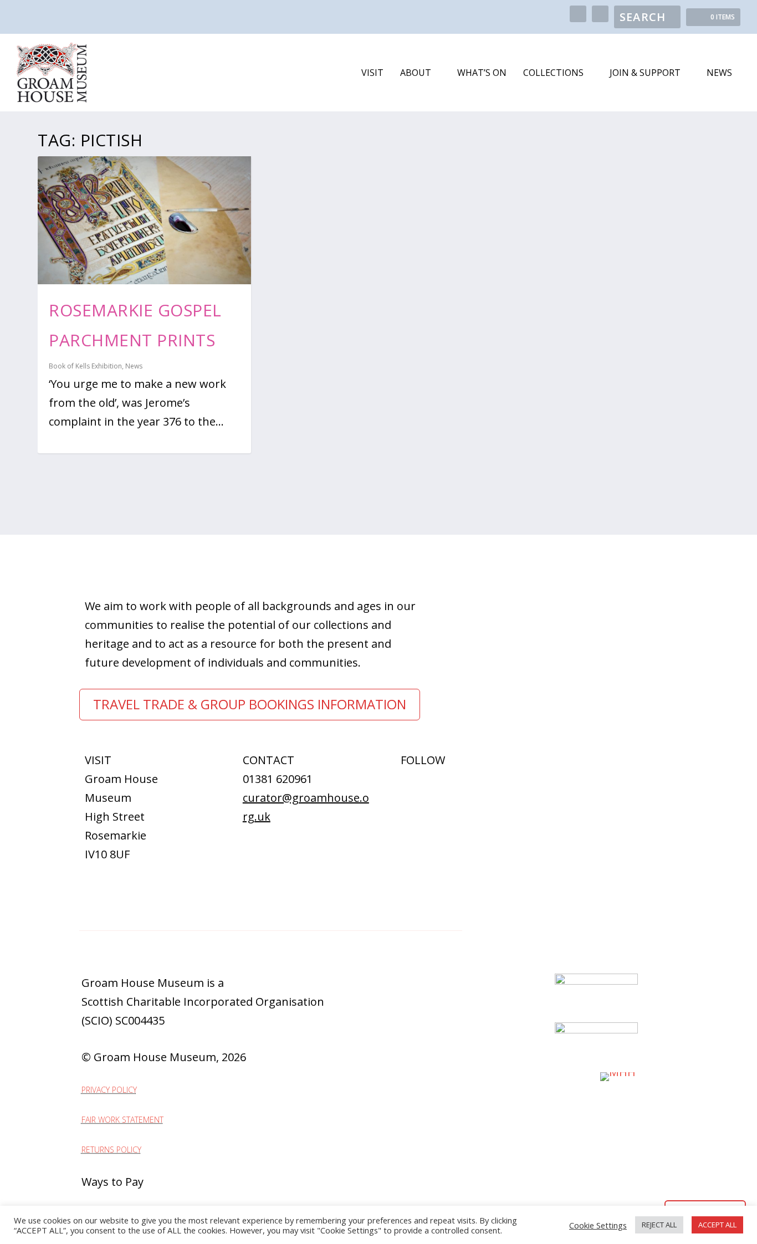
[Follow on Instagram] (420, 785)
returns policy (111, 1149)
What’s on (482, 73)
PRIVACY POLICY (109, 1089)
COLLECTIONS (553, 73)
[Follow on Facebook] (398, 785)
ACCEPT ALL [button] (717, 1225)
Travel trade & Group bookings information (249, 704)
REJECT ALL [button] (659, 1225)
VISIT (372, 73)
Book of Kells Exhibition (85, 366)
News (719, 73)
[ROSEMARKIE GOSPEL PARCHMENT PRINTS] (144, 220)
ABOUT (415, 73)
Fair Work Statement (122, 1119)
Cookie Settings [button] (598, 1225)
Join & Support (645, 73)
